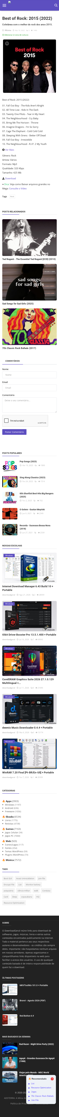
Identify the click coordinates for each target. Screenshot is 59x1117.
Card (6, 896)
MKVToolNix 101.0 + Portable (34, 985)
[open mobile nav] (4, 5)
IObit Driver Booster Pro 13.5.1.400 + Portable (29, 634)
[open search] (55, 5)
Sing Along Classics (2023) (32, 477)
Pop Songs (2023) (28, 461)
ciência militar (24, 890)
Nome (5, 369)
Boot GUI (8, 878)
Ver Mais (9, 149)
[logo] (30, 5)
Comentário (8, 395)
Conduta (46, 890)
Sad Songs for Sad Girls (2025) (18, 303)
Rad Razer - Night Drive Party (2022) (36, 1044)
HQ (37, 896)
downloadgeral (8, 594)
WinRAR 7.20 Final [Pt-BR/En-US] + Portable (28, 772)
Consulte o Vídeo (18, 188)
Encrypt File (9, 884)
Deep (14, 896)
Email (5, 382)
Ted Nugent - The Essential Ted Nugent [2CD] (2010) (29, 259)
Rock (12, 196)
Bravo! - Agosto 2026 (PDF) (33, 1000)
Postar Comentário (14, 432)
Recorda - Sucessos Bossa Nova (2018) (35, 527)
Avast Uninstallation (25, 878)
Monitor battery (33, 884)
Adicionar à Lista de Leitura (16, 35)
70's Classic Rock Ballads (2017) (19, 348)
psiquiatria (8, 890)
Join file (41, 878)
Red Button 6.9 (27, 1016)
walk (36, 890)
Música (7, 30)
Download (10, 178)
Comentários (12, 360)
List (20, 884)
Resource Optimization (14, 902)
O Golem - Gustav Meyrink (32, 509)
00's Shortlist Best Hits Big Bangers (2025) (36, 495)
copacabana (26, 896)
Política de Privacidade (21, 1103)
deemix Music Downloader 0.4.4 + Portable (27, 727)
